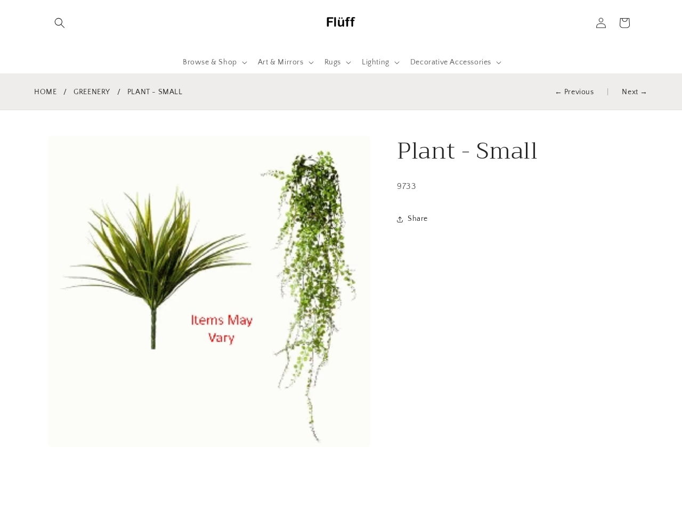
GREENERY (92, 92)
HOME (45, 92)
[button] (59, 23)
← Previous (574, 92)
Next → (635, 92)
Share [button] (418, 219)
